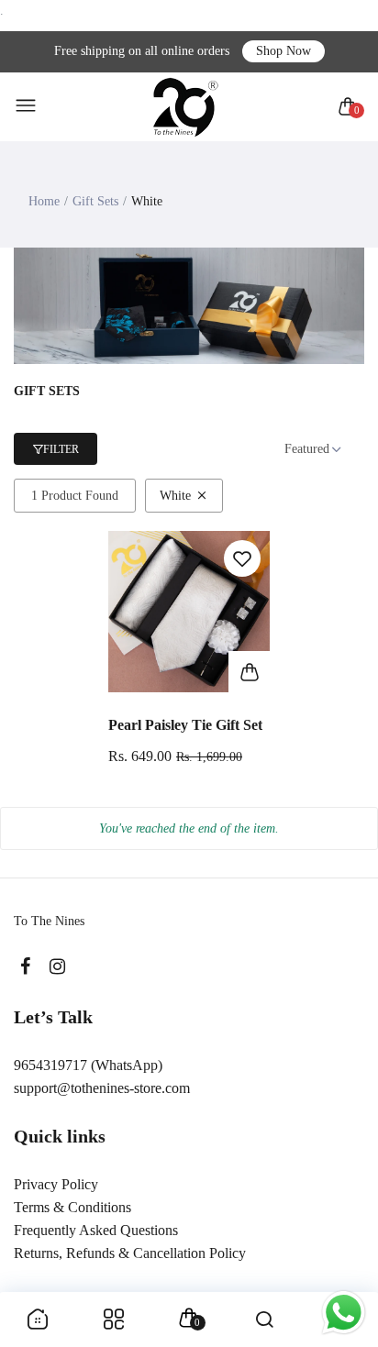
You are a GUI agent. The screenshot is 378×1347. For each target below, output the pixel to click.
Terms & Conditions (72, 1207)
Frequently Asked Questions (96, 1230)
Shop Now (283, 51)
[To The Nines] (184, 106)
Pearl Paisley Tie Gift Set (185, 725)
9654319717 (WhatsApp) (88, 1065)
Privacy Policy (56, 1184)
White (175, 495)
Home (44, 201)
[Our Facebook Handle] (25, 966)
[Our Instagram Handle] (57, 966)
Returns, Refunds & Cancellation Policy (130, 1253)
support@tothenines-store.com (102, 1088)
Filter (61, 449)
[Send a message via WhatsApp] (343, 1312)
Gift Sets (95, 201)
